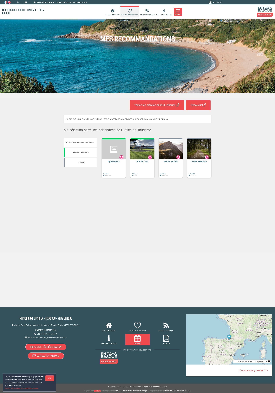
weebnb (97, 391)
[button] (114, 159)
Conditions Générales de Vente (155, 387)
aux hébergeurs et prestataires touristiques (132, 391)
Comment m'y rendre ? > (253, 370)
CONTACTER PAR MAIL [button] (47, 355)
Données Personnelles (132, 387)
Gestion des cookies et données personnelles (21, 388)
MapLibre (263, 361)
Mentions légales (114, 387)
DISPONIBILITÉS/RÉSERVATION (46, 346)
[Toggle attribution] (269, 361)
